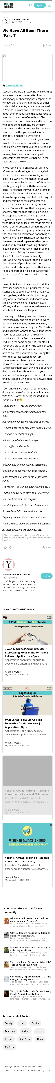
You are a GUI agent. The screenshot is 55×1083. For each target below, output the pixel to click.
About (17, 1066)
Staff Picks (25, 1039)
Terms (23, 1070)
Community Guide (11, 1070)
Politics (35, 1023)
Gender (8, 1039)
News (40, 1039)
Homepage (8, 1066)
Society (8, 1023)
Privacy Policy (44, 1070)
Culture (25, 1031)
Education (10, 1031)
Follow (46, 575)
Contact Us (32, 1070)
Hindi (22, 1023)
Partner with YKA (28, 1066)
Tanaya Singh (14, 85)
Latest (40, 1031)
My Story (9, 1047)
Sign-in (40, 5)
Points (39, 1066)
